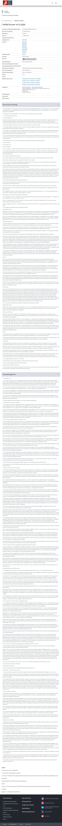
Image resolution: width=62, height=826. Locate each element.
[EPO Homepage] (7, 2)
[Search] (52, 3)
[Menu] (55, 3)
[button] (31, 104)
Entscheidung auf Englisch (30, 59)
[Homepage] (2, 20)
